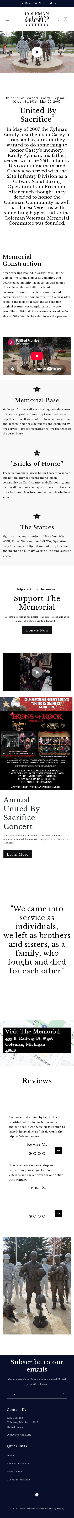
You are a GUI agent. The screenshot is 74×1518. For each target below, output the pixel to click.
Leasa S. (37, 1187)
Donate (11, 1455)
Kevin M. (37, 1144)
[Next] (58, 1150)
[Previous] (15, 1150)
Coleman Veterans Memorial (31, 1509)
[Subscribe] (63, 1394)
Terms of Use (15, 1471)
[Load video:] (37, 52)
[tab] (30, 1153)
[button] (7, 19)
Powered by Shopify (54, 1509)
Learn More (17, 854)
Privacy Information (18, 1463)
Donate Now (37, 630)
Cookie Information (18, 1479)
